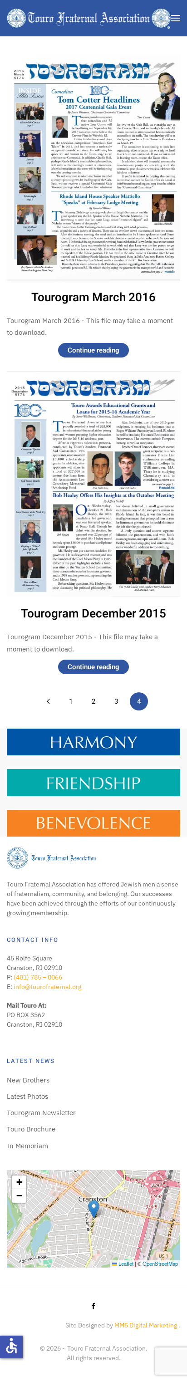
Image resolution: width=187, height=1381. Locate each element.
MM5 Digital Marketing (146, 1325)
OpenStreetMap (160, 1263)
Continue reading (93, 350)
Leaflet (125, 1263)
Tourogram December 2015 (93, 613)
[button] (175, 18)
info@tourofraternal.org (47, 987)
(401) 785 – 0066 (38, 977)
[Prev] (48, 701)
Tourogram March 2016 (93, 297)
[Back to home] (89, 18)
